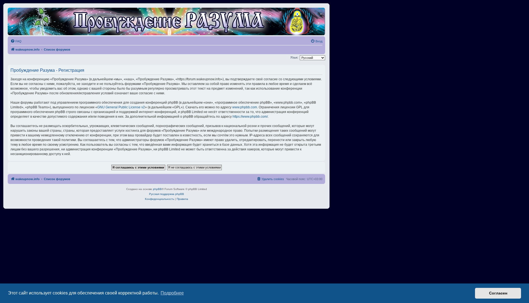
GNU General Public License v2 (121, 107)
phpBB (157, 189)
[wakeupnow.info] (166, 21)
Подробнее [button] (172, 293)
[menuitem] (15, 41)
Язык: (294, 57)
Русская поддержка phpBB (166, 193)
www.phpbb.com (244, 107)
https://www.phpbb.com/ (250, 117)
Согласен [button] (498, 293)
